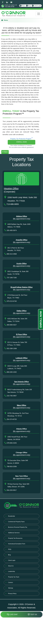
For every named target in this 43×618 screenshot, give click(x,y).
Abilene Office (21, 216)
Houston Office (11, 188)
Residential (11, 516)
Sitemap (10, 588)
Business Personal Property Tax (17, 527)
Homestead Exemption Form (16, 544)
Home (6, 20)
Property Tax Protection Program (21, 138)
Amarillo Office (21, 240)
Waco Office (21, 405)
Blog (29, 5)
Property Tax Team (13, 577)
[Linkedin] (7, 2)
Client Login (37, 5)
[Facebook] (2, 2)
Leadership (11, 571)
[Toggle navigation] (39, 14)
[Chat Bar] (21, 614)
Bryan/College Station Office (22, 287)
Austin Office (21, 263)
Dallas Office (21, 311)
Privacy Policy (12, 593)
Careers (10, 582)
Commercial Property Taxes (16, 521)
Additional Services (14, 533)
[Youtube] (11, 2)
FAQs (23, 5)
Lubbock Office (21, 358)
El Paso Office (21, 334)
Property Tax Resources (15, 538)
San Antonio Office (21, 382)
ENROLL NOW (21, 142)
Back (6, 152)
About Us (11, 566)
